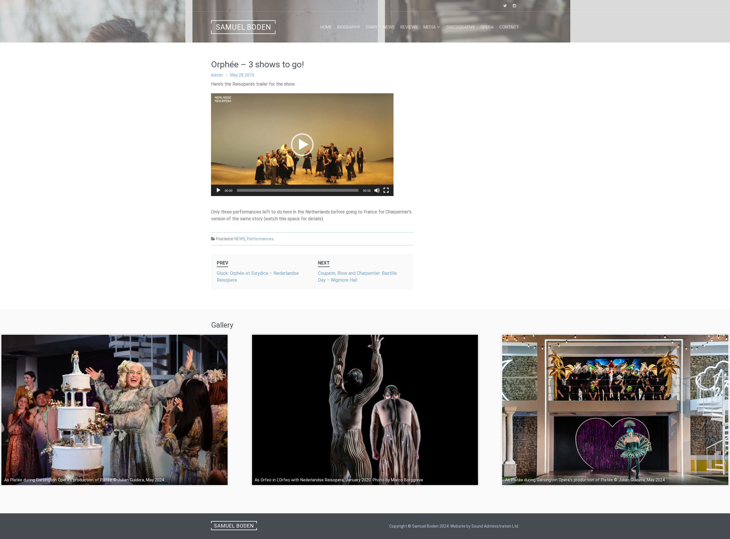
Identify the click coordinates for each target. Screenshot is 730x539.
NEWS (239, 239)
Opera (487, 27)
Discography (461, 27)
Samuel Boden (243, 27)
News (389, 27)
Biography (348, 27)
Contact (509, 27)
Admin (217, 75)
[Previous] (12, 409)
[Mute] (377, 190)
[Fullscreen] (386, 190)
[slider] (297, 190)
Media (429, 27)
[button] (302, 144)
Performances (260, 239)
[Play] (218, 190)
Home (326, 27)
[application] (302, 144)
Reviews (409, 27)
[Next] (718, 409)
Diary (372, 27)
